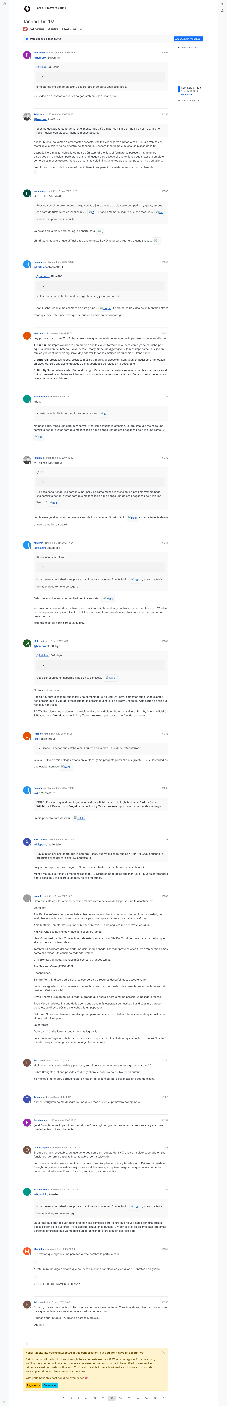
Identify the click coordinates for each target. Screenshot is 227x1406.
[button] (4, 1402)
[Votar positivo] (147, 104)
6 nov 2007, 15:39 (66, 1249)
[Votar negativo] (159, 104)
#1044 (165, 542)
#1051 (165, 1097)
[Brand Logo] (28, 8)
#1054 (165, 1189)
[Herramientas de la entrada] (165, 104)
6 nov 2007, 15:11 (63, 896)
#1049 (165, 896)
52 (103, 1398)
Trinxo (37, 1097)
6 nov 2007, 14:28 (63, 733)
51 (95, 1398)
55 (129, 1398)
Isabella (38, 896)
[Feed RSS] (81, 29)
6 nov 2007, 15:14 (60, 1060)
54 (120, 1398)
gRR (36, 641)
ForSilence (39, 52)
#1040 (165, 262)
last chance (40, 191)
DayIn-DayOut (41, 1147)
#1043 (165, 457)
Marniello (39, 1249)
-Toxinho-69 (40, 396)
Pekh (36, 1060)
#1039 (165, 191)
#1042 (165, 396)
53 (111, 1398)
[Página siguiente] (164, 1398)
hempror (38, 262)
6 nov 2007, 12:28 (64, 114)
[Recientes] (4, 4)
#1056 (165, 1302)
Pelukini (38, 114)
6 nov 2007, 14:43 (65, 788)
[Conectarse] (223, 4)
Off (25, 29)
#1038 (165, 114)
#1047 (165, 788)
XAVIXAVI (39, 839)
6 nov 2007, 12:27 (67, 52)
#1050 (165, 1060)
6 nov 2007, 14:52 (66, 839)
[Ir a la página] (86, 1398)
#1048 (165, 839)
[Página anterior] (63, 1398)
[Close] (164, 1352)
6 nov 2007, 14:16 (59, 641)
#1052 (165, 1120)
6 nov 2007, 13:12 (68, 396)
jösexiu (38, 333)
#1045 (165, 641)
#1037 (165, 52)
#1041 (165, 333)
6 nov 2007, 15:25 (71, 1147)
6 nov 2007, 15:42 (61, 1302)
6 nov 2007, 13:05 (63, 333)
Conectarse (50, 1385)
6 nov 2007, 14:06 (65, 542)
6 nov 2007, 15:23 (67, 1120)
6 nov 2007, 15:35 (69, 1189)
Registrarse (33, 1385)
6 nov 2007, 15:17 (62, 1097)
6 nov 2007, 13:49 (64, 457)
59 (155, 1398)
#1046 (165, 733)
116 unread (186, 94)
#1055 (165, 1249)
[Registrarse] (223, 10)
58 (146, 1398)
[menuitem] (223, 4)
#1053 (165, 1147)
